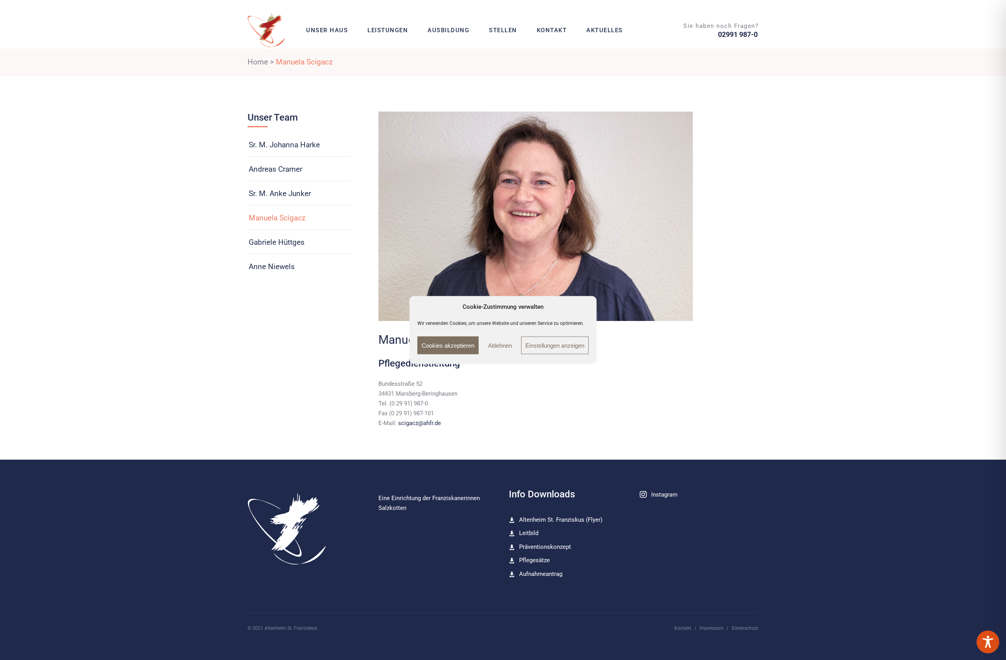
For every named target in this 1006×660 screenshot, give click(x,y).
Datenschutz (745, 628)
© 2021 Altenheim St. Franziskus (282, 628)
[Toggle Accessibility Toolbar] (988, 642)
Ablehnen (500, 345)
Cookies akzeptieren (448, 345)
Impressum (711, 628)
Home (258, 61)
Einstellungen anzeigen (554, 345)
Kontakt (682, 628)
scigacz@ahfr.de (419, 423)
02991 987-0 (738, 34)
